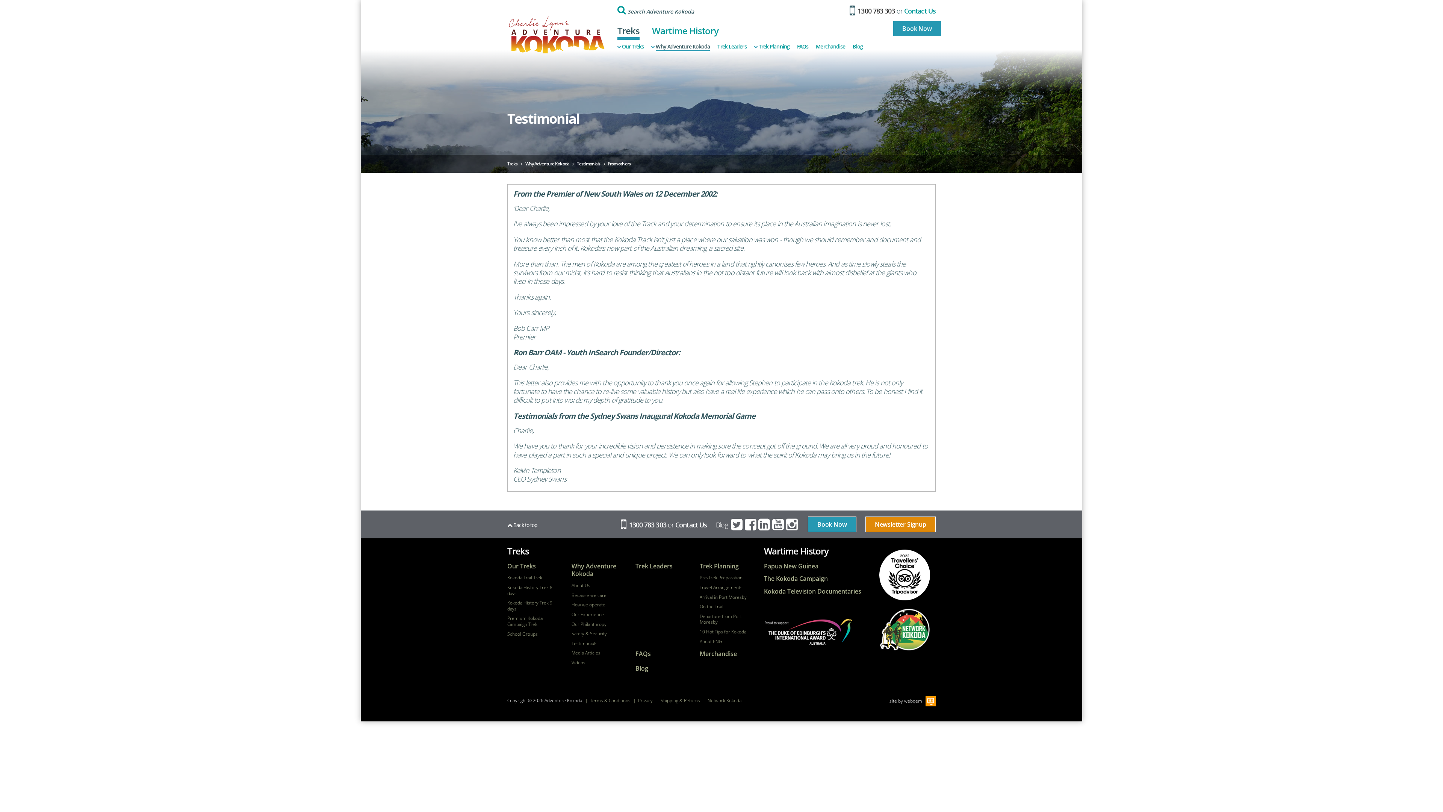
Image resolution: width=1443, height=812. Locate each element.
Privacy (645, 700)
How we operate (588, 605)
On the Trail (711, 607)
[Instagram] (792, 524)
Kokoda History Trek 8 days (529, 590)
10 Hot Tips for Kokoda (723, 632)
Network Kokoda (724, 700)
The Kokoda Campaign (796, 579)
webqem (913, 700)
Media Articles (586, 653)
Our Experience (588, 615)
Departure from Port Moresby (721, 619)
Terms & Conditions (610, 700)
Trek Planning (774, 46)
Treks (628, 30)
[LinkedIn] (764, 524)
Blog (857, 46)
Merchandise (830, 46)
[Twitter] (737, 524)
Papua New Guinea (791, 566)
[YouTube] (778, 524)
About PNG (711, 642)
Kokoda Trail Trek (524, 578)
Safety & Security (589, 634)
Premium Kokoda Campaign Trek (525, 621)
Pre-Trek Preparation (721, 578)
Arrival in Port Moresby (723, 597)
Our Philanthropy (589, 624)
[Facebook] (751, 524)
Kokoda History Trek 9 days (529, 606)
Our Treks (633, 46)
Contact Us (920, 10)
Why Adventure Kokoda (683, 46)
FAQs (802, 46)
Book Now (917, 28)
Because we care (589, 595)
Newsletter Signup (900, 524)
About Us (581, 586)
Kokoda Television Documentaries (812, 591)
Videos (578, 663)
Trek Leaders (731, 46)
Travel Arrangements (721, 588)
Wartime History (685, 30)
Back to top (524, 525)
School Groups (522, 634)
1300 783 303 (875, 10)
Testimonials (584, 644)
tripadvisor (904, 575)
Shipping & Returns (680, 700)
